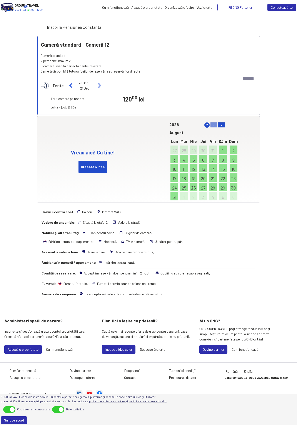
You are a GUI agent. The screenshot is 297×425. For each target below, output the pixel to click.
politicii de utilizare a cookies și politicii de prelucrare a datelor (128, 401)
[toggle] (9, 409)
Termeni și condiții (182, 370)
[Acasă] (7, 7)
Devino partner (213, 349)
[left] (71, 86)
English (249, 371)
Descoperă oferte (152, 349)
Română (231, 371)
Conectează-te (282, 7)
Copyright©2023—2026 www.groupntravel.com (256, 377)
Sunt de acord (14, 420)
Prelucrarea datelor (182, 377)
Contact (130, 377)
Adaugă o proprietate (23, 349)
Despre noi (132, 370)
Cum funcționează (59, 349)
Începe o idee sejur (118, 349)
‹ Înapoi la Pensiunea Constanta (72, 27)
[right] (99, 86)
